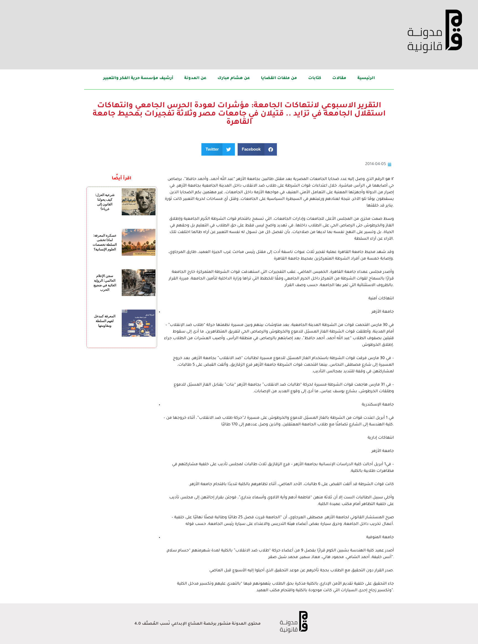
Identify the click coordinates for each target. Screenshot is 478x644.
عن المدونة (195, 78)
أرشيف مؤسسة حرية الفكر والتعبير (138, 78)
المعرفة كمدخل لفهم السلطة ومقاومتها (104, 321)
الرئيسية (366, 78)
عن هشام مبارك (233, 78)
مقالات (339, 78)
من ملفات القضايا (279, 78)
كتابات (314, 78)
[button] (257, 149)
